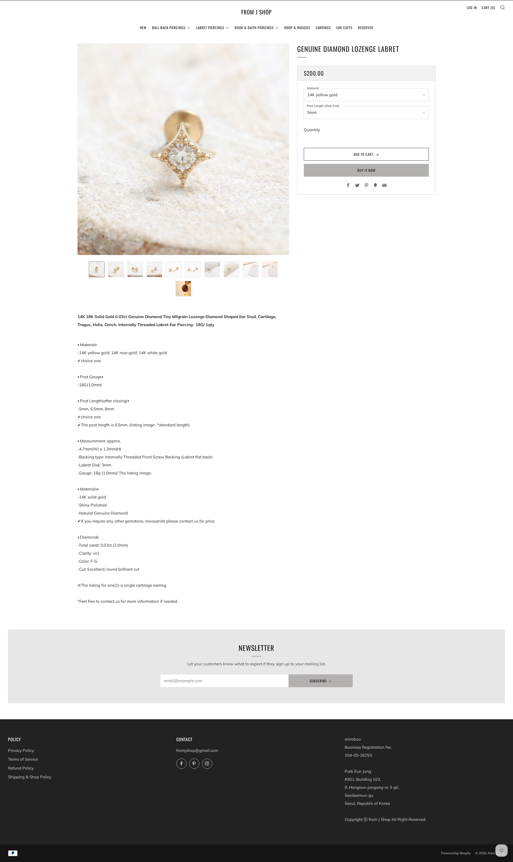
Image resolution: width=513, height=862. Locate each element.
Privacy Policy (21, 750)
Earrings (323, 27)
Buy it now (366, 170)
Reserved (365, 27)
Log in (472, 7)
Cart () (488, 7)
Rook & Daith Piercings (254, 27)
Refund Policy (21, 768)
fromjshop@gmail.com (197, 750)
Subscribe (318, 680)
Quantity (312, 129)
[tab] (97, 269)
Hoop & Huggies (297, 27)
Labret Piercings (210, 27)
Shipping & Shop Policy (29, 776)
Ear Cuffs (344, 27)
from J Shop (256, 12)
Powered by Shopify (456, 853)
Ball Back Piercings (168, 27)
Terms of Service (23, 759)
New (143, 27)
